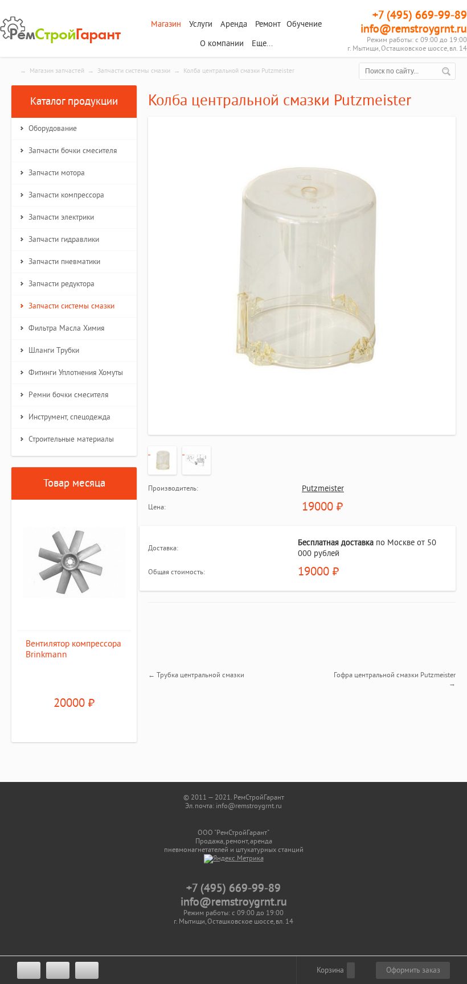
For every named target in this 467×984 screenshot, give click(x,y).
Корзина (329, 970)
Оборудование (52, 128)
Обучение (304, 24)
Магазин (166, 24)
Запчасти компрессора (66, 195)
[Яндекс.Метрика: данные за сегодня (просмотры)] (234, 858)
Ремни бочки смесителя (68, 395)
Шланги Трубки (53, 350)
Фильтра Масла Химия (66, 328)
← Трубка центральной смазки (196, 675)
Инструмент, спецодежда (69, 417)
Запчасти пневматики (64, 261)
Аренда (233, 24)
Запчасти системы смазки (133, 71)
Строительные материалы (71, 439)
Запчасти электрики (61, 217)
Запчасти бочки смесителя (72, 150)
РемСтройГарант (62, 30)
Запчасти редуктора (61, 284)
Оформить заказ (413, 970)
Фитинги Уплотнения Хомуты (75, 372)
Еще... (262, 43)
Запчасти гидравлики (63, 239)
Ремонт (268, 24)
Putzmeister (323, 488)
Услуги (200, 24)
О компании (222, 43)
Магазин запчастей (57, 71)
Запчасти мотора (56, 173)
